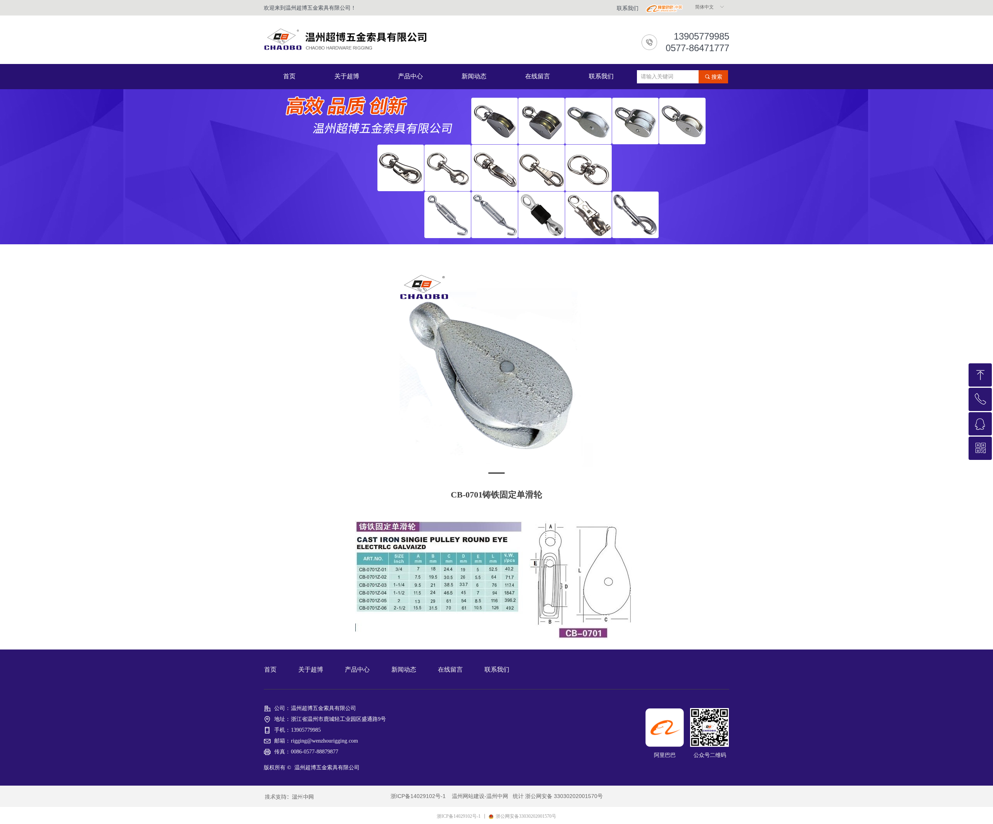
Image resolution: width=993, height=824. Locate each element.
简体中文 (704, 7)
